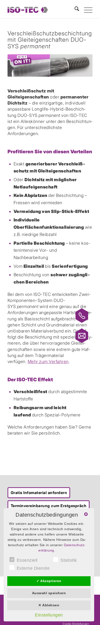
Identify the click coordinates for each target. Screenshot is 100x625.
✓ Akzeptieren (48, 581)
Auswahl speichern (49, 593)
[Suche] (74, 9)
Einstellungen (49, 615)
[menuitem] (74, 9)
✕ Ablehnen (48, 605)
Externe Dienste (33, 568)
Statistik (68, 560)
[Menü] (85, 9)
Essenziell (27, 560)
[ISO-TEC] (38, 9)
